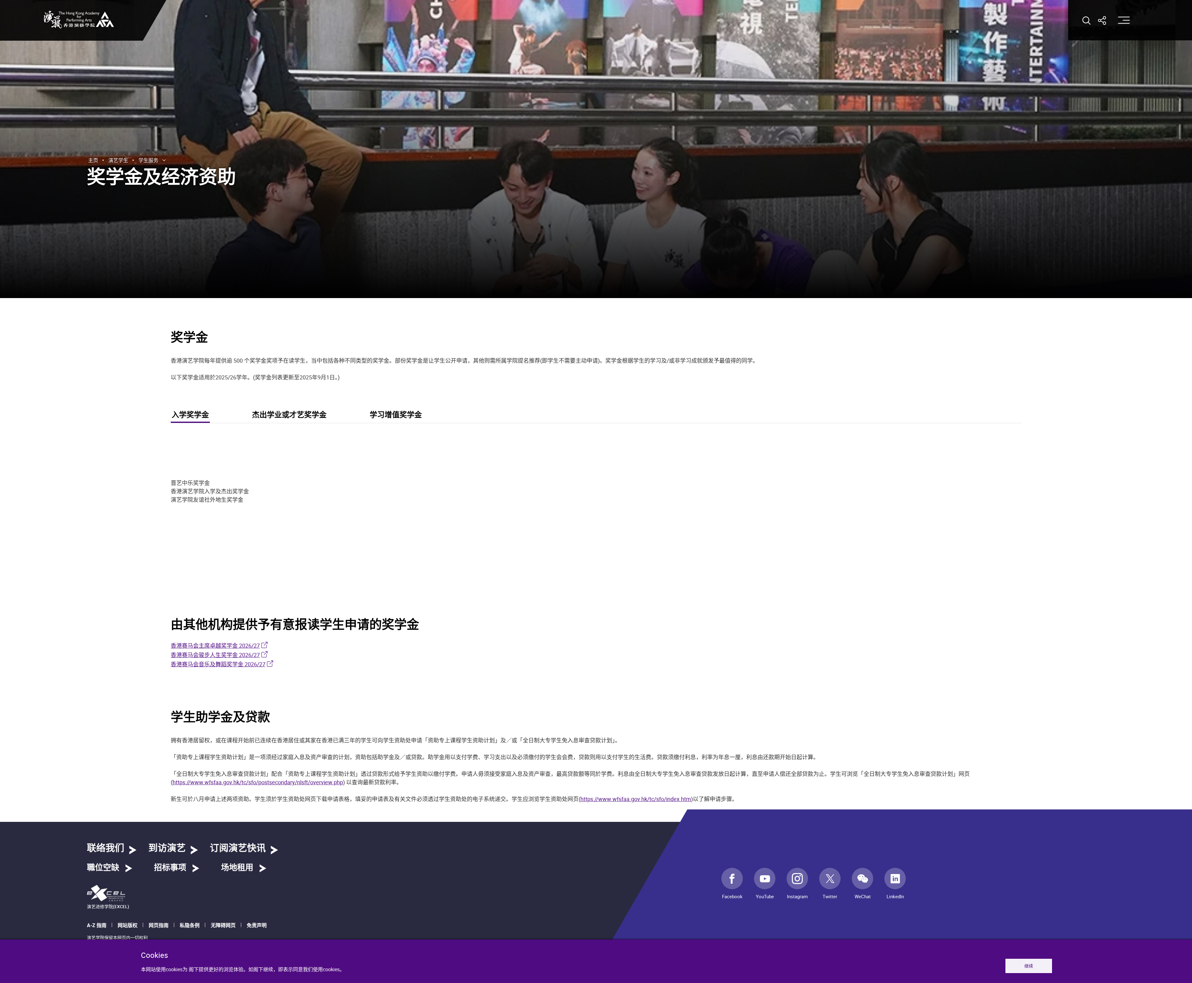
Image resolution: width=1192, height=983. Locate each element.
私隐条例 (190, 925)
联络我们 (105, 848)
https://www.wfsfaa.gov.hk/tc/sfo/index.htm (635, 799)
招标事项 (170, 868)
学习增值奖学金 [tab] (396, 415)
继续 (1028, 966)
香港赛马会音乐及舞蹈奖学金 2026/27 (218, 664)
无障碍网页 (223, 925)
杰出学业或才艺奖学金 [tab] (289, 415)
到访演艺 (167, 848)
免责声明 (257, 925)
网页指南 (159, 925)
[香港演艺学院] (78, 20)
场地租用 (237, 868)
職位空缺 (103, 868)
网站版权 (128, 925)
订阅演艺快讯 (238, 848)
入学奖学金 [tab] (190, 415)
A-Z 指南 (96, 925)
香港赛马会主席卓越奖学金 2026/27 (215, 645)
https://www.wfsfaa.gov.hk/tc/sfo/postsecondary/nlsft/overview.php (258, 782)
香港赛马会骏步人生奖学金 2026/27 (215, 655)
